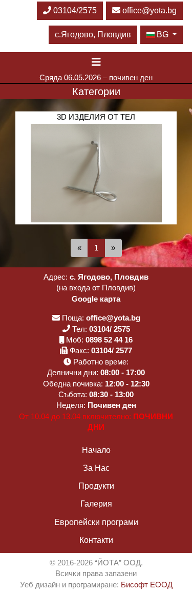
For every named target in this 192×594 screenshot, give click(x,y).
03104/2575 (74, 10)
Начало (96, 450)
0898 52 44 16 (109, 339)
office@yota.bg (149, 10)
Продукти (96, 486)
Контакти (96, 540)
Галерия (96, 503)
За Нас (96, 468)
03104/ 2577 (111, 350)
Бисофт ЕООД (147, 584)
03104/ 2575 (109, 329)
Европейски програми (96, 522)
